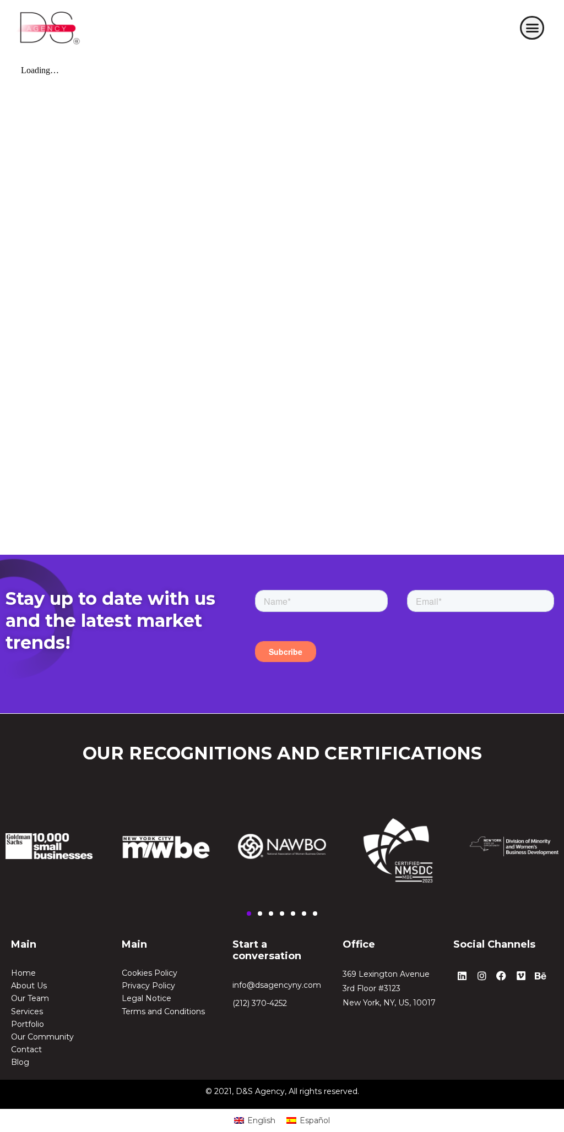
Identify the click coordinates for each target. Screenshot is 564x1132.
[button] (532, 28)
